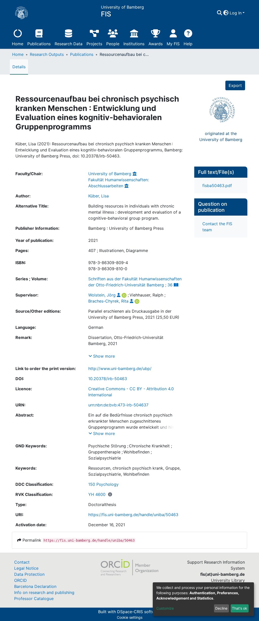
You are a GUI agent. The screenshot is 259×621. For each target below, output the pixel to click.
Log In (236, 12)
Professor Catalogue (34, 598)
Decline (221, 608)
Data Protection (29, 574)
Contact (22, 562)
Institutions (133, 43)
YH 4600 (96, 494)
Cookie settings (129, 617)
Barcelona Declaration (35, 586)
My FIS (173, 43)
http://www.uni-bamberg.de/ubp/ (120, 368)
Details (19, 66)
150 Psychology (103, 484)
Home (17, 43)
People (112, 43)
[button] (226, 13)
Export (235, 85)
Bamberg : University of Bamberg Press (126, 228)
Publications (39, 43)
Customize (165, 608)
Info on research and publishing (44, 592)
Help (188, 43)
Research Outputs (47, 54)
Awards (155, 43)
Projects (94, 43)
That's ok (239, 608)
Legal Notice (26, 568)
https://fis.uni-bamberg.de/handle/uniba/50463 (133, 514)
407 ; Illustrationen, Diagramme (118, 250)
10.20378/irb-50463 (107, 378)
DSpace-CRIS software (139, 611)
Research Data (68, 43)
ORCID (20, 580)
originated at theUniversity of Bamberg (220, 136)
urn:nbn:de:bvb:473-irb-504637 (118, 404)
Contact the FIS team (217, 226)
